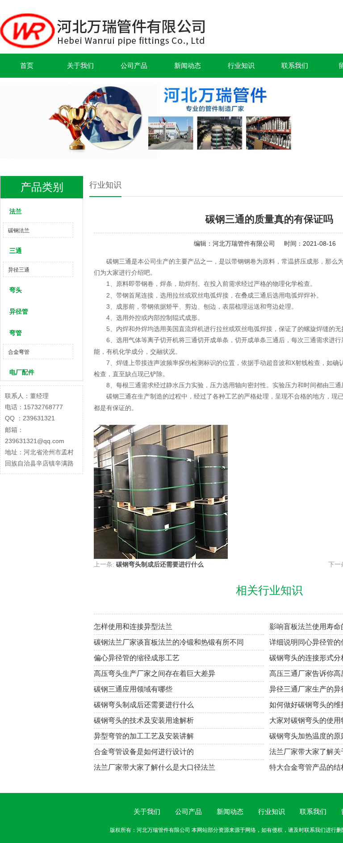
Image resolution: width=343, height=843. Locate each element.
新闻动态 (187, 65)
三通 (15, 250)
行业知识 (241, 65)
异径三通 (18, 270)
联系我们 (294, 65)
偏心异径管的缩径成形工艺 (137, 658)
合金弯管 (18, 352)
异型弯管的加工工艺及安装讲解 (144, 736)
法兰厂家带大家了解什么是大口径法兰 (154, 767)
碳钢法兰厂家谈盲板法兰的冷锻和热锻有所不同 (169, 642)
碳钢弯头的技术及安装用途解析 (144, 720)
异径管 (18, 311)
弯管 (15, 332)
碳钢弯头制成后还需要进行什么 (160, 564)
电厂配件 (21, 372)
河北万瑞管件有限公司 (244, 243)
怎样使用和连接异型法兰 (133, 626)
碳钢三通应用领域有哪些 (133, 689)
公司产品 (134, 65)
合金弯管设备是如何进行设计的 (144, 751)
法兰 (15, 211)
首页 (26, 65)
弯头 (15, 290)
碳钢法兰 (18, 230)
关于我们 (80, 65)
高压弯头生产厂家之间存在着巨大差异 (154, 673)
